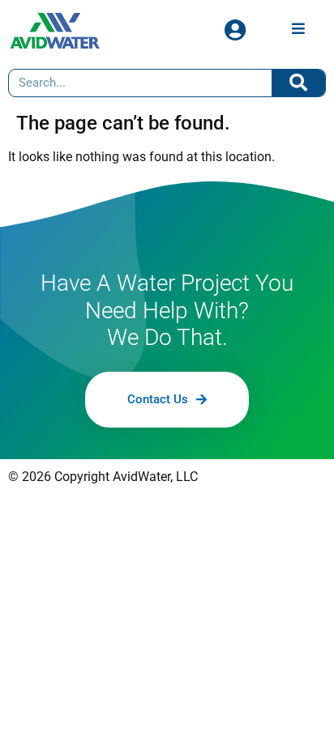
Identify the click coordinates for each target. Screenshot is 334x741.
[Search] (299, 83)
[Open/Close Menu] (298, 28)
